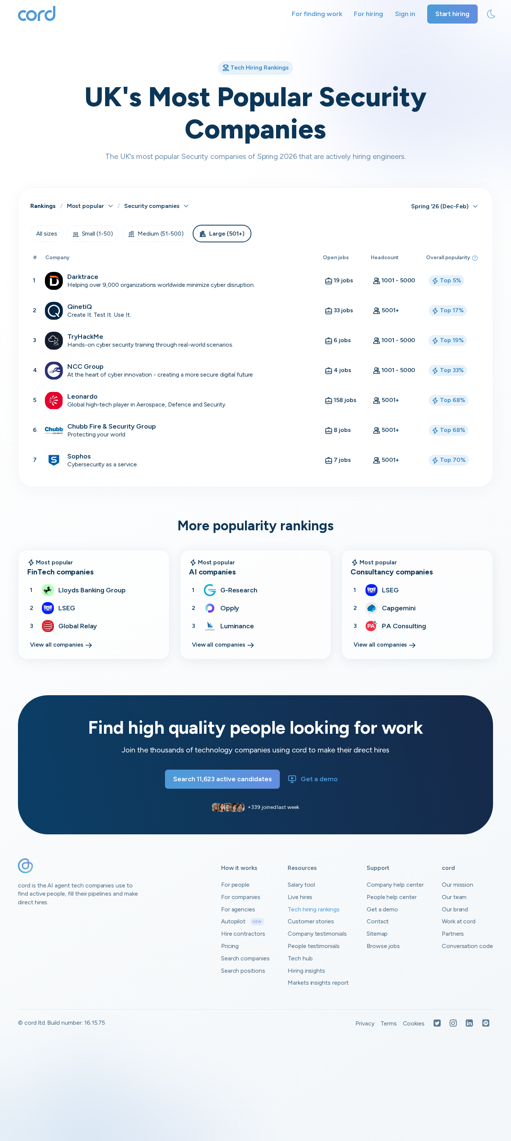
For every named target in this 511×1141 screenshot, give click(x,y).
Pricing (230, 946)
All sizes (46, 233)
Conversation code (467, 946)
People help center (392, 897)
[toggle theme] (491, 14)
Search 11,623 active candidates (222, 779)
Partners (453, 933)
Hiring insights (306, 970)
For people (235, 884)
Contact (378, 921)
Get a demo (319, 779)
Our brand (455, 909)
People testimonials (314, 946)
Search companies (245, 958)
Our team (454, 897)
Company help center (395, 884)
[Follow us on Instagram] (453, 1024)
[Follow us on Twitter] (437, 1024)
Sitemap (377, 933)
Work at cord (458, 921)
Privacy (364, 1023)
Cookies (414, 1023)
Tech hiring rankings (314, 909)
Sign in (405, 14)
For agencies (238, 909)
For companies (240, 897)
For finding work (317, 14)
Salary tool (301, 884)
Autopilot (241, 921)
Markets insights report (318, 982)
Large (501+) (226, 233)
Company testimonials (317, 933)
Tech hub (300, 958)
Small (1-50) (97, 233)
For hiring (368, 14)
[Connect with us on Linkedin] (469, 1024)
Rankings (43, 205)
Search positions (243, 970)
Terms (388, 1023)
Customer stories (311, 921)
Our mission (457, 884)
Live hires (300, 897)
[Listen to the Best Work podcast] (486, 1024)
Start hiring (452, 14)
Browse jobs (383, 946)
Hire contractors (243, 933)
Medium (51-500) (161, 233)
